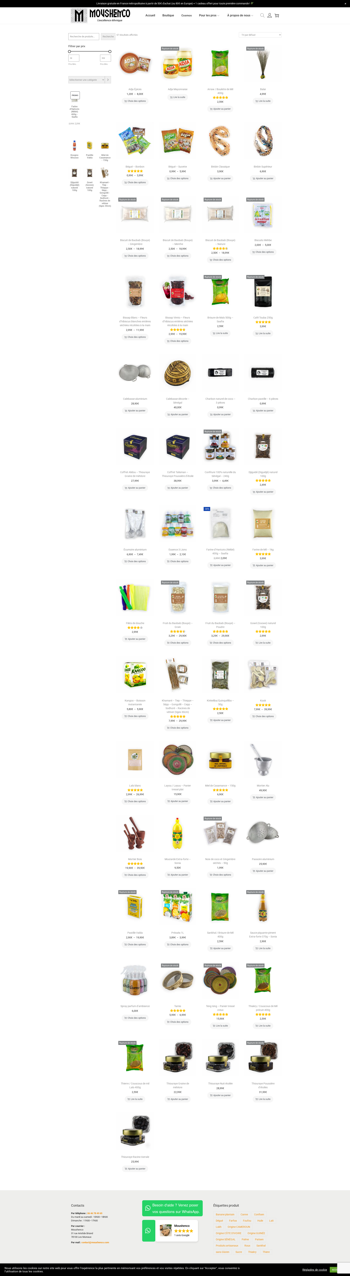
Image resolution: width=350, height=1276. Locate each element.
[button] (176, 1231)
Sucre (239, 1252)
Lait (271, 1220)
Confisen (259, 1214)
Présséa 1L (177, 932)
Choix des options (137, 101)
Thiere (266, 1252)
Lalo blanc (135, 785)
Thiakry (252, 1252)
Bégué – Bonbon (135, 166)
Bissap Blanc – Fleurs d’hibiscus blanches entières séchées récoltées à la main (135, 321)
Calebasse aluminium (135, 398)
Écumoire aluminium (135, 549)
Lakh (218, 1226)
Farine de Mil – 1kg (263, 549)
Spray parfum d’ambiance (135, 1006)
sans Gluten (222, 1252)
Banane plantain (225, 1214)
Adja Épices (135, 89)
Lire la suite (179, 97)
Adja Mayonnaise (177, 89)
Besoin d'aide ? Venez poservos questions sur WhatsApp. (176, 1208)
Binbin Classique (220, 166)
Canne (244, 1214)
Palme (245, 1239)
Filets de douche (135, 623)
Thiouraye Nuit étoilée (220, 1083)
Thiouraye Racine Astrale (135, 1156)
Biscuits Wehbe (263, 240)
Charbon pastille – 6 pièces (263, 398)
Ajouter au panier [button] (222, 108)
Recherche (108, 36)
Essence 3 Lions (178, 549)
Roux (247, 1245)
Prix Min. (72, 64)
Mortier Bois (135, 859)
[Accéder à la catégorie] (108, 79)
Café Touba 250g (263, 317)
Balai (263, 89)
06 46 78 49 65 (94, 1213)
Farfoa (233, 1220)
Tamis (177, 1006)
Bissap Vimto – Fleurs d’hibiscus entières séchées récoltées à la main (177, 321)
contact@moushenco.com (95, 1242)
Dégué (219, 1220)
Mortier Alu (263, 785)
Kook (263, 700)
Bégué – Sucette (177, 166)
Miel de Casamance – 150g (220, 785)
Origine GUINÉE (256, 1233)
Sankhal (261, 1245)
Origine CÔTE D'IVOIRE (228, 1233)
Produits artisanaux (227, 1245)
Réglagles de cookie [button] (314, 1269)
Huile (260, 1220)
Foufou (247, 1220)
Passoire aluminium (263, 859)
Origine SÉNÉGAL (226, 1239)
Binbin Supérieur (263, 166)
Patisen (259, 1239)
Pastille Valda (135, 932)
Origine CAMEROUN (239, 1226)
